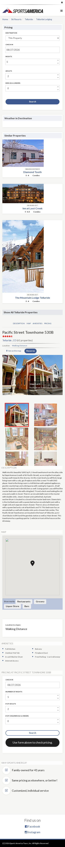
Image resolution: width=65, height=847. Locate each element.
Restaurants (23, 601)
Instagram (33, 832)
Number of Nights (14, 692)
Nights (9, 56)
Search (32, 101)
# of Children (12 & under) (17, 716)
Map (29, 323)
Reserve (30, 350)
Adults (9, 71)
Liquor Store (12, 606)
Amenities (37, 323)
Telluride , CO (9, 340)
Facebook (33, 826)
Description (19, 323)
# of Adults (11, 704)
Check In (9, 44)
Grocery (40, 601)
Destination (11, 33)
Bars (26, 606)
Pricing (47, 323)
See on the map (14, 351)
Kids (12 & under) (13, 83)
